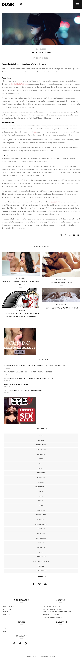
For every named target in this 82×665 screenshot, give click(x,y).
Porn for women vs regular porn (57, 612)
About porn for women (53, 609)
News (41, 496)
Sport (41, 552)
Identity (41, 468)
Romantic (41, 519)
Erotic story (41, 445)
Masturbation (41, 487)
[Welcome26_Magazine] (20, 423)
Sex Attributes (41, 524)
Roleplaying (41, 515)
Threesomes (41, 557)
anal (35, 132)
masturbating (56, 202)
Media (41, 491)
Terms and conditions (52, 617)
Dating (41, 440)
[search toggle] (21, 4)
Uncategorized (41, 571)
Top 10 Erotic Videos (41, 561)
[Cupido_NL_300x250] (20, 354)
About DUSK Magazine (52, 606)
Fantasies (41, 454)
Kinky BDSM (41, 477)
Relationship (41, 510)
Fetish (41, 459)
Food (41, 463)
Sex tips (41, 543)
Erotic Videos (41, 449)
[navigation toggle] (77, 4)
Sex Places (41, 533)
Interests (41, 473)
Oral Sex (41, 501)
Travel (41, 566)
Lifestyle (41, 482)
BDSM (41, 435)
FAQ (4, 631)
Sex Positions (41, 538)
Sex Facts (41, 529)
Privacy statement (51, 614)
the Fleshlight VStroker (19, 84)
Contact (7, 628)
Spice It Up (41, 547)
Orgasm (41, 505)
